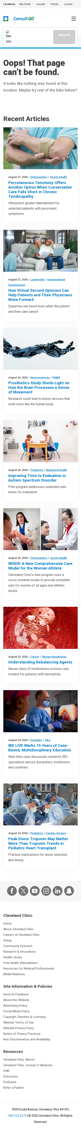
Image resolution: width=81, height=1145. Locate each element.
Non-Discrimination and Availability (26, 1039)
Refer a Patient (13, 1088)
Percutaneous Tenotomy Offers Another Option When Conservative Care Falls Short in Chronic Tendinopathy (40, 189)
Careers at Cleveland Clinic (21, 935)
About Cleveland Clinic (18, 929)
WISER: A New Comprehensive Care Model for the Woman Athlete (40, 566)
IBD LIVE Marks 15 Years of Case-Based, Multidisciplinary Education (39, 747)
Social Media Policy (16, 1011)
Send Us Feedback (15, 994)
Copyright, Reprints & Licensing (24, 1017)
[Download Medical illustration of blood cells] (40, 628)
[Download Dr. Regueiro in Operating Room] (40, 711)
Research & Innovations (19, 952)
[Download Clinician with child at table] (40, 441)
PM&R (56, 377)
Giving (7, 940)
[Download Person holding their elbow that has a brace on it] (40, 148)
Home (7, 923)
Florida (54, 4)
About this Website (16, 1000)
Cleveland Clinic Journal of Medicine (27, 1065)
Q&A (47, 740)
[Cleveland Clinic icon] (5, 18)
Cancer (34, 656)
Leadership (37, 279)
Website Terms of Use (18, 1022)
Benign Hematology (54, 656)
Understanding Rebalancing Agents (40, 662)
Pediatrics (36, 470)
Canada (40, 4)
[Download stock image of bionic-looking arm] (40, 349)
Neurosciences (40, 377)
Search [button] (64, 35)
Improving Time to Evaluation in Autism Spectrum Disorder (37, 478)
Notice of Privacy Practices (21, 1034)
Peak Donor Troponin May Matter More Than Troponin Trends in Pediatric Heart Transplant (38, 843)
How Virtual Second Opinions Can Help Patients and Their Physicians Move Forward (40, 295)
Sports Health (58, 177)
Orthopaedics (38, 177)
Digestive (36, 740)
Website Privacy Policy (18, 1028)
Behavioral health (56, 470)
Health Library (12, 957)
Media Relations (14, 974)
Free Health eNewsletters (20, 963)
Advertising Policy (15, 1005)
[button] (74, 19)
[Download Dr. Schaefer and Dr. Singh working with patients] (40, 529)
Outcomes (10, 1076)
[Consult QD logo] (24, 18)
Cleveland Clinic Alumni (19, 1059)
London (68, 4)
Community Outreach (17, 946)
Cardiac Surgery (56, 833)
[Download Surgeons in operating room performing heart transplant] (40, 804)
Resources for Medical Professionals (28, 968)
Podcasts (9, 1082)
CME (6, 1071)
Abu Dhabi (25, 4)
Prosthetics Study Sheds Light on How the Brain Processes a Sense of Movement (38, 387)
